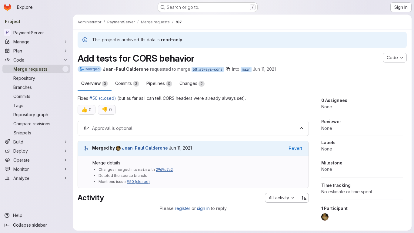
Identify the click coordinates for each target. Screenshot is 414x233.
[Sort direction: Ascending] (304, 198)
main (246, 69)
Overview (93, 83)
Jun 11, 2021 (264, 69)
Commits (126, 83)
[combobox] (282, 198)
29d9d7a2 (164, 169)
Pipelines (158, 83)
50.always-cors (207, 69)
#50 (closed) (102, 98)
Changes (191, 83)
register (182, 208)
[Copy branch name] (228, 69)
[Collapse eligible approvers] (301, 128)
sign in (203, 208)
